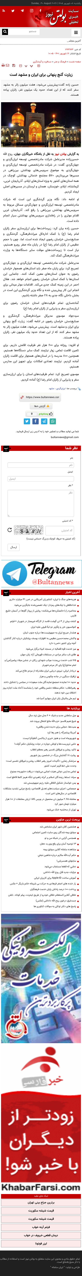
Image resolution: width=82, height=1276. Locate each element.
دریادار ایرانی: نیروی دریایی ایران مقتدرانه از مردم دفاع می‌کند (46, 671)
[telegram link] (44, 421)
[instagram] (31, 11)
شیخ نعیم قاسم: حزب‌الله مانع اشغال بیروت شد (53, 721)
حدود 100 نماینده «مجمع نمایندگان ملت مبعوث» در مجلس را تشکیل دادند (40, 682)
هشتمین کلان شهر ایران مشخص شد (58, 827)
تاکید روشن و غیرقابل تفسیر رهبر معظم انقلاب (53, 750)
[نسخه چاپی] (3, 65)
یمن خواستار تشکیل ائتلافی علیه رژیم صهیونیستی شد (50, 783)
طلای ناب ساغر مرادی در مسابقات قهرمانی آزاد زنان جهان (48, 655)
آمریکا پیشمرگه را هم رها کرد (61, 733)
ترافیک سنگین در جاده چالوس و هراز (58, 676)
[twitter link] (27, 421)
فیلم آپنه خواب (41, 1227)
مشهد (51, 388)
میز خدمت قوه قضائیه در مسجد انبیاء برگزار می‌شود (51, 649)
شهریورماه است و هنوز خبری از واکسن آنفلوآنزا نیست (49, 738)
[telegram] (22, 10)
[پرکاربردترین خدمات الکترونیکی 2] (41, 978)
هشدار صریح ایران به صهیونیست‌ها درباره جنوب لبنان (49, 633)
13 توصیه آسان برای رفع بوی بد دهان (58, 844)
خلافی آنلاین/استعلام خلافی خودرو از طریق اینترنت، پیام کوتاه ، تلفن (42, 895)
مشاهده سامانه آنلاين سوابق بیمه (59, 849)
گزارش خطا (39, 406)
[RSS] (3, 11)
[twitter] (13, 11)
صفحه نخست (75, 62)
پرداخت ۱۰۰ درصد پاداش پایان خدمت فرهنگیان (53, 889)
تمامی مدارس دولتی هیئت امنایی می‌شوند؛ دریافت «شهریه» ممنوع (43, 771)
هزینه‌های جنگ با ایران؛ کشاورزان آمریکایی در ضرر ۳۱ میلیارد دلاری (42, 599)
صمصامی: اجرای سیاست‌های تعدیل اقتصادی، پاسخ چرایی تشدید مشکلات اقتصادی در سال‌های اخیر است (39, 791)
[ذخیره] (13, 65)
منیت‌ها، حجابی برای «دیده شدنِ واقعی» (56, 727)
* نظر (70, 485)
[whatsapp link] (53, 421)
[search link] (5, 32)
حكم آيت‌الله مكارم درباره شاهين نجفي (57, 855)
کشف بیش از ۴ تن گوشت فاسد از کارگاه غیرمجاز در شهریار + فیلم (43, 621)
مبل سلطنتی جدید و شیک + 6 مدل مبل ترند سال (52, 715)
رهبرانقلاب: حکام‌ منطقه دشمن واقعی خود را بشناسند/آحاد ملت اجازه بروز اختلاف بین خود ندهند (39, 690)
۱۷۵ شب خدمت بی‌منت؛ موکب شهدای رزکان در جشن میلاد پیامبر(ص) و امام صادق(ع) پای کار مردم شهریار (40, 662)
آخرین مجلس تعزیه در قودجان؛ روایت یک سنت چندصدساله (51, 41)
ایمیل (70, 472)
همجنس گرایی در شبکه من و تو (60, 838)
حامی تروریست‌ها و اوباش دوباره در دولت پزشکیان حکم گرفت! (45, 744)
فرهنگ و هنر (60, 62)
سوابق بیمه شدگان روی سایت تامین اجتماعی (54, 832)
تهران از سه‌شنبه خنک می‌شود (61, 810)
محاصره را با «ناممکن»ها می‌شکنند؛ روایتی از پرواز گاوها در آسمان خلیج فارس (41, 613)
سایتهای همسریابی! (66, 861)
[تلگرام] (41, 573)
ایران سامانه (57, 1267)
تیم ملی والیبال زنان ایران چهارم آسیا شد (56, 698)
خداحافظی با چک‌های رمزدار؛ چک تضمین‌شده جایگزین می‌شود (45, 605)
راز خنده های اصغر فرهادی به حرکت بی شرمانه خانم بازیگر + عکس (43, 884)
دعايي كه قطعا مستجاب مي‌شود (60, 867)
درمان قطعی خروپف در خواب (41, 1235)
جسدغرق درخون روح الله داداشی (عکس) (56, 901)
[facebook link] (35, 421)
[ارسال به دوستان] (7, 65)
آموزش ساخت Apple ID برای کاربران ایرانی (55, 878)
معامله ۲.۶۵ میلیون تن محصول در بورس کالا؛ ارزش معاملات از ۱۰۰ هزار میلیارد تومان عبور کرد (40, 801)
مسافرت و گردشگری (42, 62)
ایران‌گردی (61, 388)
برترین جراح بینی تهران (41, 1202)
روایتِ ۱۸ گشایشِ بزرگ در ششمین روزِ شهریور (53, 755)
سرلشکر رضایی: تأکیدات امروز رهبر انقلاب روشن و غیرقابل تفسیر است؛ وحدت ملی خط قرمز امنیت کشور (41, 763)
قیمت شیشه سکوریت (41, 1211)
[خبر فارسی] (41, 1118)
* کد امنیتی (67, 521)
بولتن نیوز (60, 154)
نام (71, 458)
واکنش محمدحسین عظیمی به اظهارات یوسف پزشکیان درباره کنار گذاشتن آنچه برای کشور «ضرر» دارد (40, 641)
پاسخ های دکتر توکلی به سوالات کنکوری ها (55, 906)
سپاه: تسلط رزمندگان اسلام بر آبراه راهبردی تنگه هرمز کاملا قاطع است (41, 777)
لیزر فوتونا (41, 1243)
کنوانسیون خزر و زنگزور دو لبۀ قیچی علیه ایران (53, 627)
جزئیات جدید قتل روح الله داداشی (59, 872)
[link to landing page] (61, 16)
